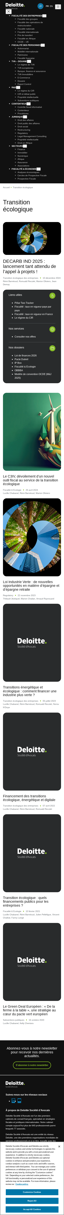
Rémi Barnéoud (10, 281)
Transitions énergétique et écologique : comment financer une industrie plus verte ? (30, 691)
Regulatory (8, 595)
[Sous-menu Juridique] (25, 116)
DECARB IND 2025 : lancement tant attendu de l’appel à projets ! (29, 266)
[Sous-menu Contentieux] (28, 103)
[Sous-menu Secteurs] (25, 146)
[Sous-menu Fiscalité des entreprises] (44, 15)
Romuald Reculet (27, 281)
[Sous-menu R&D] (18, 87)
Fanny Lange (17, 917)
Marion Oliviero (43, 281)
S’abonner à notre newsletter (32, 1065)
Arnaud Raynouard (45, 598)
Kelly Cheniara (26, 1023)
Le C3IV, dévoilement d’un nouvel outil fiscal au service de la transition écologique (30, 480)
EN (51, 5)
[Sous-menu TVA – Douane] (29, 61)
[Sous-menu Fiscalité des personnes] (43, 45)
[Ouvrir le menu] (58, 6)
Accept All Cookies (32, 1209)
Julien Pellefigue (43, 914)
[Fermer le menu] (9, 11)
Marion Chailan (28, 598)
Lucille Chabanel (11, 493)
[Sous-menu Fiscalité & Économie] (38, 169)
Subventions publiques (13, 1019)
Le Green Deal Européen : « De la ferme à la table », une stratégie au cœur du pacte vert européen (29, 1010)
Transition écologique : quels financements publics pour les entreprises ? (26, 901)
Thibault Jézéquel (11, 598)
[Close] (59, 1146)
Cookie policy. (21, 1184)
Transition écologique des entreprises (20, 277)
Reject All (32, 1200)
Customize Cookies (32, 1192)
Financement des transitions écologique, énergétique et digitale (29, 798)
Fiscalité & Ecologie (12, 489)
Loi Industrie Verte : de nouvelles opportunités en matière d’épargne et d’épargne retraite (31, 585)
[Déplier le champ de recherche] (40, 6)
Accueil (6, 187)
